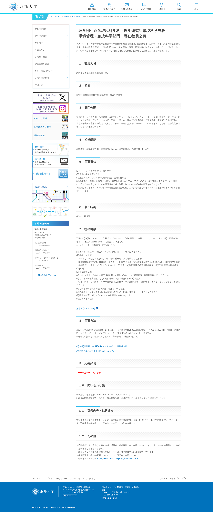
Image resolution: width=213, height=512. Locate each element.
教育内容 (39, 43)
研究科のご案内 (42, 78)
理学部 (66, 17)
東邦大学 (26, 6)
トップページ (56, 17)
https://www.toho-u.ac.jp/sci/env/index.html (117, 459)
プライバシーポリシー (57, 478)
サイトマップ (38, 478)
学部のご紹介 (41, 29)
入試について (41, 50)
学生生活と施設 (42, 64)
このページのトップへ (169, 478)
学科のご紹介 (41, 36)
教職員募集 (76, 17)
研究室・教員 (41, 57)
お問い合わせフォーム (46, 275)
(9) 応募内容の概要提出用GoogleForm (93, 351)
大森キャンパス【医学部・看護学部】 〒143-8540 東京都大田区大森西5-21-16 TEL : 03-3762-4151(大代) (78, 491)
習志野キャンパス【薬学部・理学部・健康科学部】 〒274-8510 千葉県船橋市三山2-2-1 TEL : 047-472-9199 (120, 492)
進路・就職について (44, 71)
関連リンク (94, 478)
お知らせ (39, 85)
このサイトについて (78, 478)
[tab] (179, 6)
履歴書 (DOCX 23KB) (85, 308)
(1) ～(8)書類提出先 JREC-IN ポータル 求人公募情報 (99, 346)
